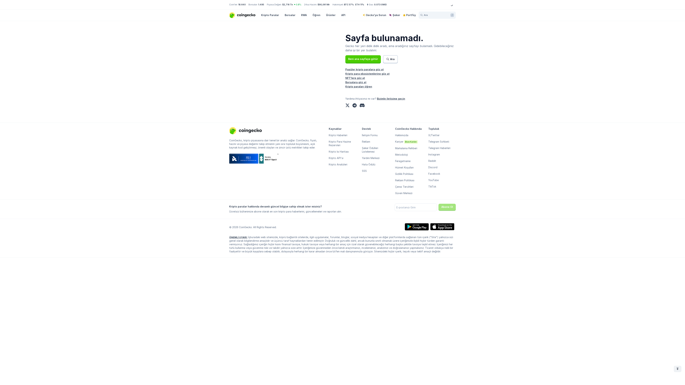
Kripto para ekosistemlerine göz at (367, 73)
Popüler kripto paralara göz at (364, 69)
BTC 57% (349, 4)
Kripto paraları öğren (358, 86)
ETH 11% (359, 4)
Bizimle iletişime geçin (391, 98)
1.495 (261, 4)
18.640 (242, 4)
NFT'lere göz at (355, 77)
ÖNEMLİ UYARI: (238, 237)
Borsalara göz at (355, 82)
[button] (363, 59)
